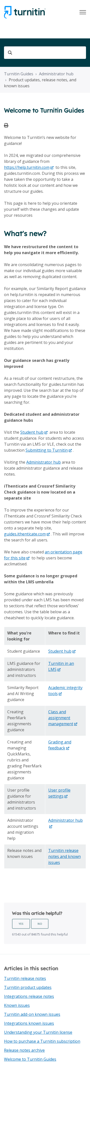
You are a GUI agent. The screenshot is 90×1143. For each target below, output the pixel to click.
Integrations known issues (29, 1023)
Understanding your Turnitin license (38, 1032)
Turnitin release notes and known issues (64, 856)
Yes (21, 924)
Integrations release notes (29, 996)
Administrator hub (56, 74)
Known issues (17, 1005)
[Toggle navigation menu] (83, 12)
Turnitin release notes (25, 978)
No (40, 924)
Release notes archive (24, 1050)
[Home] (25, 12)
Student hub (32, 432)
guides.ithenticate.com (25, 534)
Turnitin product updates (28, 987)
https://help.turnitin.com (27, 167)
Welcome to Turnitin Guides (30, 1059)
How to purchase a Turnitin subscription (42, 1041)
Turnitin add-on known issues (32, 1014)
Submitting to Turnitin (47, 450)
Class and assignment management (60, 718)
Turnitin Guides (18, 74)
